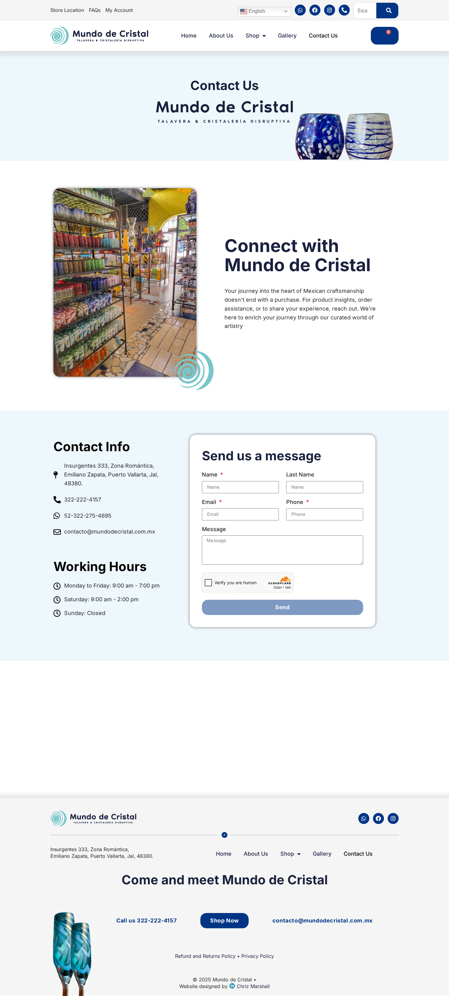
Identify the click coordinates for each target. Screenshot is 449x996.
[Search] (387, 10)
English (256, 11)
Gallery (287, 35)
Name (210, 474)
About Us (221, 35)
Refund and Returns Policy (205, 956)
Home (189, 35)
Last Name (300, 474)
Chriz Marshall (252, 986)
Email (210, 502)
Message (214, 529)
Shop (252, 35)
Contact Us (323, 35)
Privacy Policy (257, 956)
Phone (295, 502)
